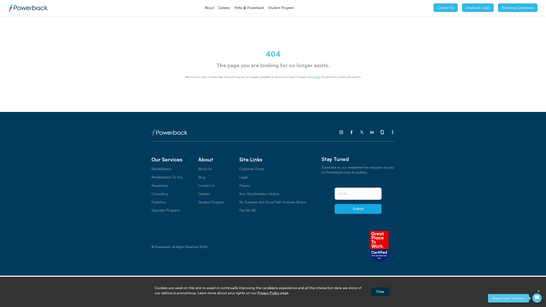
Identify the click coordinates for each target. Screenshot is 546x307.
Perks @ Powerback (249, 8)
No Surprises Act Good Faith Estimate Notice (272, 202)
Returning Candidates (518, 8)
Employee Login (478, 8)
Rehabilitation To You (167, 177)
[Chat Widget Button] (537, 298)
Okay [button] (380, 292)
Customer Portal (251, 169)
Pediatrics (158, 202)
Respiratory (159, 185)
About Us (205, 169)
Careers (224, 8)
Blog (201, 177)
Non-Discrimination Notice (259, 194)
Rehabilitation (161, 169)
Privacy (244, 185)
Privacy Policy (268, 293)
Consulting (159, 194)
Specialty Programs (165, 210)
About (209, 8)
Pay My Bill (247, 210)
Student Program (281, 8)
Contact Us (445, 8)
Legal (243, 177)
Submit (358, 209)
